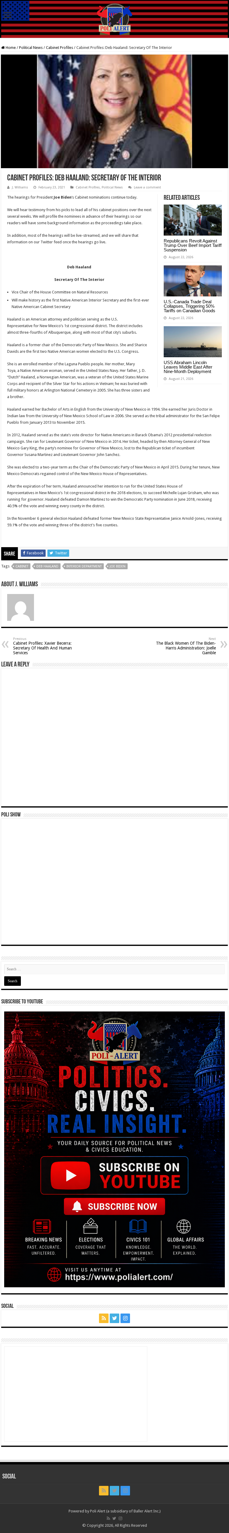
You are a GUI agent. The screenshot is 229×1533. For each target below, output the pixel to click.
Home (10, 47)
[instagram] (125, 1318)
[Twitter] (114, 1318)
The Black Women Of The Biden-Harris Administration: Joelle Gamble (186, 646)
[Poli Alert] (114, 19)
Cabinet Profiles (59, 47)
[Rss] (104, 1318)
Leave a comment (147, 187)
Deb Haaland (47, 566)
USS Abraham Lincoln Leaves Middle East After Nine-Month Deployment (188, 367)
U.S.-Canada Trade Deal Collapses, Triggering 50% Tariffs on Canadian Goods (189, 306)
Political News (31, 47)
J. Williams (20, 187)
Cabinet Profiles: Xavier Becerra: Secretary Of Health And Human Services (42, 646)
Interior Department (84, 566)
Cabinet (22, 566)
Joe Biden (118, 566)
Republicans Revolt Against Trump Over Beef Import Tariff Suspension (193, 245)
